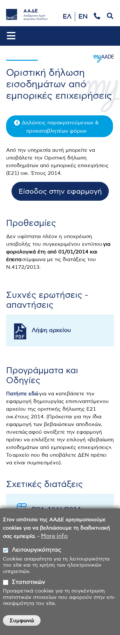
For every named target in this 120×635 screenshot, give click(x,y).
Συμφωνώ (22, 620)
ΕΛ (67, 16)
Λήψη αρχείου (51, 330)
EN (83, 16)
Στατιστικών (28, 582)
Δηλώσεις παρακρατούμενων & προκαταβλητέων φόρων (60, 127)
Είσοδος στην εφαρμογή (60, 191)
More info (54, 536)
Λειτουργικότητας (36, 550)
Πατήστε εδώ (22, 393)
